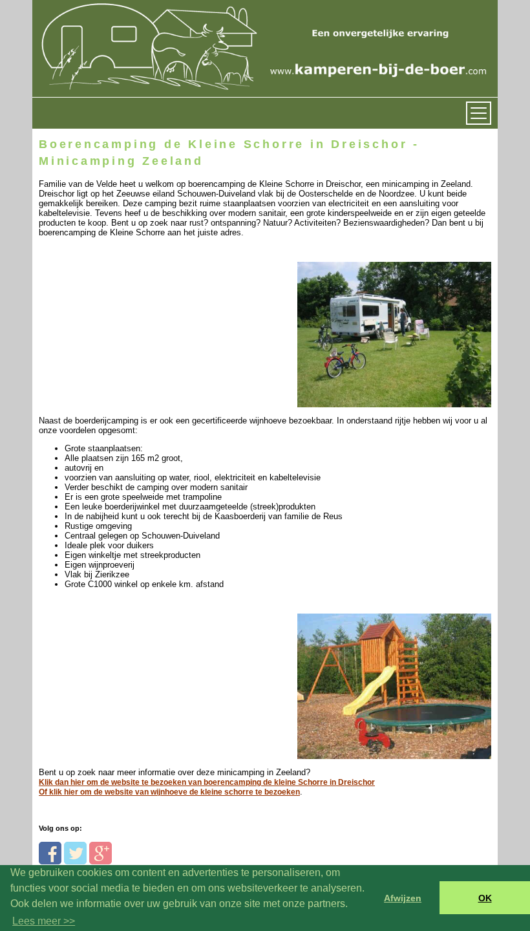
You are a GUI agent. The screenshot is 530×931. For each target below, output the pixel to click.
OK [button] (485, 898)
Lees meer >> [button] (43, 920)
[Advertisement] (128, 318)
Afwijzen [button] (402, 898)
